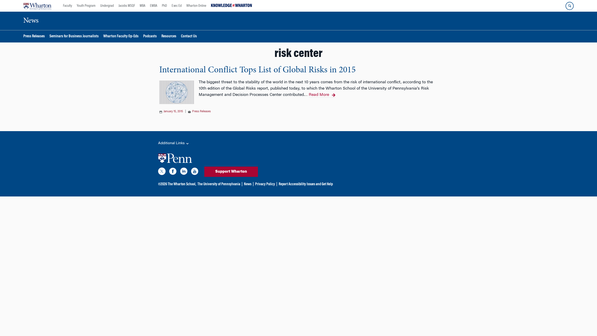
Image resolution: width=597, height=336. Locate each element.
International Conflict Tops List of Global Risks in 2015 (257, 70)
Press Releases (34, 36)
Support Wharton (231, 172)
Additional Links (172, 143)
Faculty (67, 6)
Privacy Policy (265, 184)
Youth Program (86, 6)
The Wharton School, (182, 184)
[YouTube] (194, 172)
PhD (164, 6)
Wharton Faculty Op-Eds (121, 36)
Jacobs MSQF (126, 6)
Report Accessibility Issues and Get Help (306, 184)
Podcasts (150, 36)
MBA (142, 6)
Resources (168, 36)
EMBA (153, 6)
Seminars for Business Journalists (74, 36)
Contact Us (189, 36)
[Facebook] (173, 172)
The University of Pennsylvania (219, 184)
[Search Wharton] (570, 6)
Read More (319, 95)
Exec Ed (177, 6)
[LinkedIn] (183, 172)
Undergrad (107, 6)
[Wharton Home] (37, 6)
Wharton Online (196, 6)
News (247, 184)
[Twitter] (162, 172)
